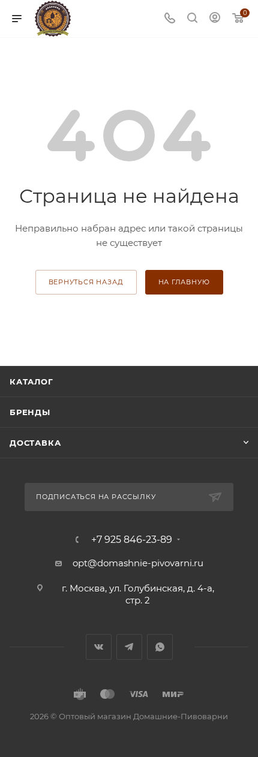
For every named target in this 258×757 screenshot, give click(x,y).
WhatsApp (160, 647)
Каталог (31, 381)
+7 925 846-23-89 (131, 540)
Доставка (35, 442)
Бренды (30, 412)
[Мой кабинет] (214, 19)
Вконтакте (99, 647)
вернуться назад (86, 282)
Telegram (129, 647)
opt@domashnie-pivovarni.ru (138, 563)
